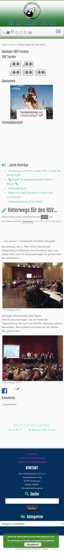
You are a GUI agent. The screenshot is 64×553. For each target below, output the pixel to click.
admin (58, 221)
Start (4, 44)
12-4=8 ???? (14, 429)
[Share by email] (10, 391)
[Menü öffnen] (58, 31)
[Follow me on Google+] (17, 32)
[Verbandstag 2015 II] (32, 358)
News (12, 44)
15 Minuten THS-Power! (43, 429)
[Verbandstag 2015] (32, 285)
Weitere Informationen (44, 540)
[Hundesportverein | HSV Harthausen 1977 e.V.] (32, 10)
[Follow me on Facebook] (13, 31)
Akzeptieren (33, 544)
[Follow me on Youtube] (30, 32)
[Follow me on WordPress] (26, 32)
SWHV (10, 331)
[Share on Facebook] (4, 391)
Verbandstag (27, 221)
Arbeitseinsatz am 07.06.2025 (25, 201)
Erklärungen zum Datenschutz (32, 458)
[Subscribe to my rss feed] (4, 32)
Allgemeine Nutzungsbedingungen (32, 461)
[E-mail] (8, 32)
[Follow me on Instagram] (21, 32)
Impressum (32, 454)
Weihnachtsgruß (17, 188)
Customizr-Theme (40, 548)
